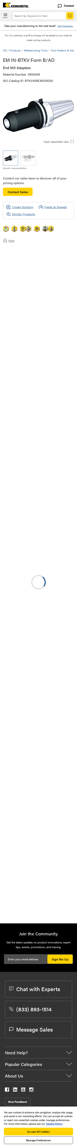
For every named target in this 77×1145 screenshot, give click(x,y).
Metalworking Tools (36, 50)
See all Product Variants (52, 413)
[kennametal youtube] (23, 1090)
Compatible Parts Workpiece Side (33, 263)
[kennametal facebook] (7, 1090)
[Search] (69, 15)
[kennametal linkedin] (15, 1090)
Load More (38, 879)
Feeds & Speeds (55, 207)
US (5, 50)
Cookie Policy (54, 1124)
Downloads (18, 258)
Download (17, 474)
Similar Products (23, 214)
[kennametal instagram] (31, 1090)
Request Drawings (15, 588)
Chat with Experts (38, 989)
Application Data (22, 254)
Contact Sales (18, 192)
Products (15, 50)
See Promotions (65, 26)
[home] (14, 6)
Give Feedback (17, 1102)
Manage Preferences (38, 1140)
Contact (69, 5)
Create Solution (19, 494)
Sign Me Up (60, 959)
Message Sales (34, 1029)
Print (11, 241)
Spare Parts (18, 268)
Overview (17, 249)
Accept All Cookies (38, 1131)
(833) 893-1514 (34, 1009)
